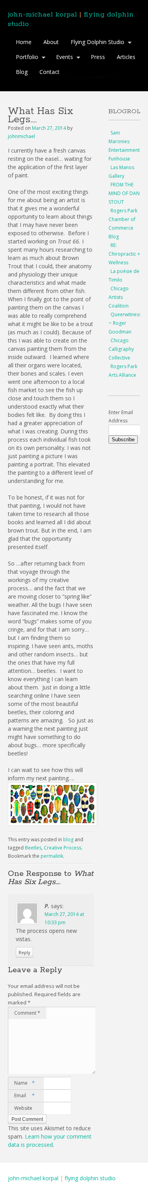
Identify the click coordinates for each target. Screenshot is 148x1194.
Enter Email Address (121, 416)
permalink (52, 856)
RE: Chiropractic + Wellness (124, 254)
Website (23, 1108)
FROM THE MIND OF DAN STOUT (124, 193)
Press (98, 57)
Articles (126, 57)
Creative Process (62, 847)
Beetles (33, 847)
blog (68, 839)
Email (24, 1095)
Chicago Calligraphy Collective (121, 349)
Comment (27, 1013)
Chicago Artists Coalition (119, 297)
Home (24, 42)
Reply (24, 952)
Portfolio (25, 58)
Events (62, 58)
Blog (22, 72)
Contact (49, 72)
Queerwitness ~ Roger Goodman (125, 323)
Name (24, 1083)
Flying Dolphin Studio (95, 43)
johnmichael (21, 136)
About (51, 42)
